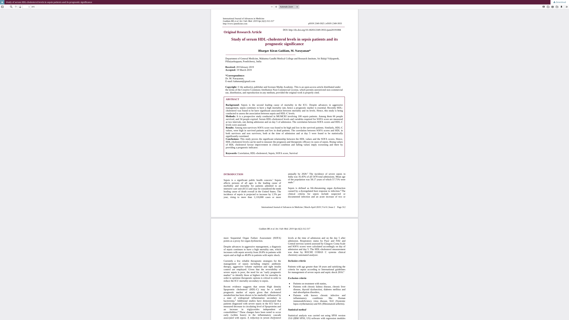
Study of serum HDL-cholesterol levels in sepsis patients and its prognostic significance (49, 2)
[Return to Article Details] (2, 2)
